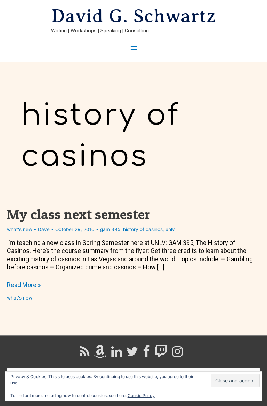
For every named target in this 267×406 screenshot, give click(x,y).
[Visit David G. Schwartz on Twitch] (161, 353)
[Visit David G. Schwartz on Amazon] (100, 353)
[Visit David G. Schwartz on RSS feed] (84, 353)
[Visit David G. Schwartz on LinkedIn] (116, 353)
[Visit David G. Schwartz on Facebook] (146, 353)
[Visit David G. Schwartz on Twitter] (132, 353)
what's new (19, 229)
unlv (170, 229)
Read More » (24, 285)
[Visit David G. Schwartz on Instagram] (177, 353)
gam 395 (110, 229)
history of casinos (143, 229)
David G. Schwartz (133, 16)
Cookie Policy (141, 395)
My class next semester (78, 214)
